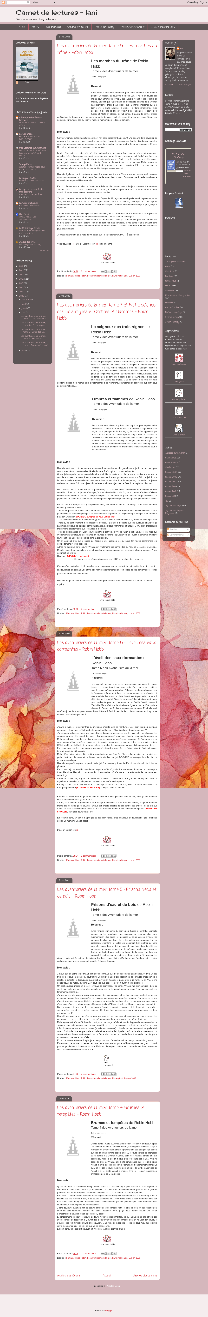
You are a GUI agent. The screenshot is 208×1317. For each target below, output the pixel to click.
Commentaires (176, 534)
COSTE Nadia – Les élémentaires (27, 218)
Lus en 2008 (134, 613)
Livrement (24, 214)
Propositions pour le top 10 (132, 27)
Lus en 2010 (170, 481)
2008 (21, 296)
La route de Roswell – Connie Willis (32, 124)
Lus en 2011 (170, 486)
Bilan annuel (170, 457)
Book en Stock (25, 134)
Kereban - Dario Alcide (29, 205)
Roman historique (173, 312)
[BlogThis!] (105, 271)
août (24, 304)
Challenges (170, 467)
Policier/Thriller (172, 307)
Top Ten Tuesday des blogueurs (174, 512)
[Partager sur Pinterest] (115, 271)
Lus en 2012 (170, 491)
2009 (21, 291)
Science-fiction (172, 317)
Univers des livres (27, 242)
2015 (21, 266)
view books (187, 176)
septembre (27, 299)
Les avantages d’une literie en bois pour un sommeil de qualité (32, 153)
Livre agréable (178, 399)
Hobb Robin (80, 276)
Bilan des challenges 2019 (30, 194)
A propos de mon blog (175, 453)
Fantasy (70, 276)
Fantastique (170, 281)
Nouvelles (169, 302)
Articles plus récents (68, 1275)
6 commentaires (88, 271)
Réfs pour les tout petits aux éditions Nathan (32, 232)
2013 (21, 274)
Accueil (22, 27)
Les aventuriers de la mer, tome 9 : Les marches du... (34, 317)
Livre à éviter (179, 434)
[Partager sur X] (108, 271)
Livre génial (117, 1078)
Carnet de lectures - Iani (56, 12)
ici (97, 244)
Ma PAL (35, 27)
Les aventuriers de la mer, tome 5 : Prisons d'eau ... (33, 337)
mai (24, 312)
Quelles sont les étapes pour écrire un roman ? (32, 168)
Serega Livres (25, 164)
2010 (21, 287)
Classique (169, 271)
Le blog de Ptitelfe (27, 178)
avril (24, 350)
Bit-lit (167, 266)
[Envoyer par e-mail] (102, 271)
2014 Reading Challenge (179, 155)
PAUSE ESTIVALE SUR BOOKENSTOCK (29, 138)
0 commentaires (88, 609)
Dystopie (169, 276)
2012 (21, 279)
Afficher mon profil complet (178, 84)
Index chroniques (53, 27)
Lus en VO (170, 496)
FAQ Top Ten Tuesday (104, 27)
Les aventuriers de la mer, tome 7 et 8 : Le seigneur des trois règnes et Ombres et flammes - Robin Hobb (107, 312)
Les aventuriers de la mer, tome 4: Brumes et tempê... (35, 344)
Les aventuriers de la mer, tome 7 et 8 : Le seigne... (33, 324)
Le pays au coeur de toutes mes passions (31, 190)
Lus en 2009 (134, 276)
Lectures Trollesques (28, 203)
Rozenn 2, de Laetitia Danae (31, 180)
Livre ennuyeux (179, 417)
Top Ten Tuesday (172, 505)
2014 (21, 270)
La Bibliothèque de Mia (29, 228)
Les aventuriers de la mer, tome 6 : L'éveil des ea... (33, 331)
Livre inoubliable (119, 276)
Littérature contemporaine (177, 295)
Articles (173, 529)
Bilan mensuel (171, 462)
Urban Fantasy (172, 322)
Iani (181, 48)
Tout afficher (44, 250)
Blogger (108, 1310)
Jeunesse (169, 290)
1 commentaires (88, 856)
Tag (166, 501)
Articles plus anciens (145, 1275)
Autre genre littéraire (175, 261)
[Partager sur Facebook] (111, 271)
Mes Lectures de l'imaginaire (32, 148)
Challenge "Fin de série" (77, 27)
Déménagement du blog (29, 244)
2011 (21, 283)
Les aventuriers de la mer (99, 276)
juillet (24, 308)
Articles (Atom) (114, 1286)
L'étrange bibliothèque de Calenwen (30, 119)
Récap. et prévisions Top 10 (163, 27)
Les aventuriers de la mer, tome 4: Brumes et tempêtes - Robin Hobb (101, 1111)
